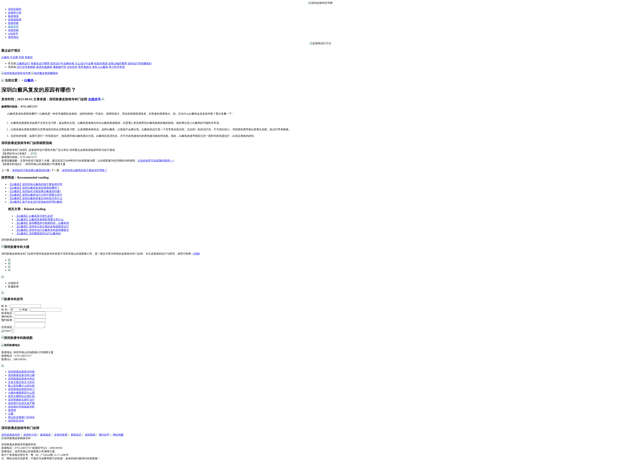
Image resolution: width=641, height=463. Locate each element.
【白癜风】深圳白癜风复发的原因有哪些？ (34, 187)
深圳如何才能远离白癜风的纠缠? (31, 170)
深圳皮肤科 (14, 9)
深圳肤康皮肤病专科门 (21, 389)
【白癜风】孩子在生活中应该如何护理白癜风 (35, 201)
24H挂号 (13, 33)
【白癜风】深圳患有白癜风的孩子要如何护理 (35, 184)
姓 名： (5, 305)
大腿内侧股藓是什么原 (21, 392)
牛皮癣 (14, 57)
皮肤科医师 (60, 434)
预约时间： (8, 316)
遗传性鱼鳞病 (44, 67)
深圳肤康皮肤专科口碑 (21, 375)
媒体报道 (13, 16)
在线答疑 (13, 30)
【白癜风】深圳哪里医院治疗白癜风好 (38, 233)
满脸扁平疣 (59, 67)
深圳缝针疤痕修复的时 (21, 406)
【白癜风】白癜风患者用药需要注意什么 (40, 219)
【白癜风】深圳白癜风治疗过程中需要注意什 (35, 194)
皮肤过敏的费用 (117, 63)
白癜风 (5, 57)
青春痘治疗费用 (40, 63)
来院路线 (90, 434)
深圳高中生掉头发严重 (21, 403)
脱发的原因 (101, 63)
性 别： (5, 309)
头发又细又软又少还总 (21, 382)
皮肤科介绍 (14, 12)
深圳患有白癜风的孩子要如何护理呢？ (84, 170)
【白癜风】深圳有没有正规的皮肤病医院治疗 (42, 226)
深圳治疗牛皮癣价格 (62, 63)
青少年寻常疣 (117, 67)
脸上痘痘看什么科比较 (21, 385)
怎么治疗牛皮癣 (84, 63)
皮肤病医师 (14, 19)
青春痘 (29, 57)
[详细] (196, 253)
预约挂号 (104, 434)
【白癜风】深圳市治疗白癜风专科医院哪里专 (42, 230)
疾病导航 (13, 23)
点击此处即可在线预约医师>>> (156, 160)
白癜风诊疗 (23, 63)
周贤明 (12, 410)
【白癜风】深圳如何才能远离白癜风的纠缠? (35, 191)
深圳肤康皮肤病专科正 (21, 378)
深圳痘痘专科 (16, 420)
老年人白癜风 (100, 67)
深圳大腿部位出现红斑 (21, 396)
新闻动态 (76, 434)
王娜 (10, 413)
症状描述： (8, 327)
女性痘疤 (72, 67)
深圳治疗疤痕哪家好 (140, 63)
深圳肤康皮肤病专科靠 (21, 371)
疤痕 (21, 57)
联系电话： (8, 313)
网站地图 (118, 434)
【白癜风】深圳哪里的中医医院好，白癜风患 (42, 223)
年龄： (26, 309)
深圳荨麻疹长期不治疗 (21, 399)
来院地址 (13, 37)
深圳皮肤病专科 (10, 434)
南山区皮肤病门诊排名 (21, 417)
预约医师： (8, 320)
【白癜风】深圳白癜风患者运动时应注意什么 (35, 198)
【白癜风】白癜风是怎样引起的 (34, 216)
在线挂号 (94, 99)
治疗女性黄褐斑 (26, 67)
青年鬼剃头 (84, 67)
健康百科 (13, 26)
